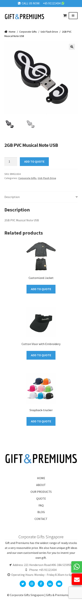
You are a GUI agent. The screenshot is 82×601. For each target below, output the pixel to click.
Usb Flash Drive (49, 31)
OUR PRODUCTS (41, 492)
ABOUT (41, 485)
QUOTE (41, 498)
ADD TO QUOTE (34, 161)
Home (12, 31)
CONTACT (41, 519)
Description (12, 197)
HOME (41, 478)
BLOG (41, 512)
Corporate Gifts (28, 31)
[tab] (41, 197)
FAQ (41, 505)
